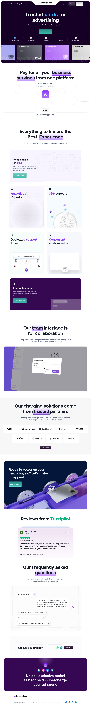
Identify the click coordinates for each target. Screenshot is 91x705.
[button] (65, 4)
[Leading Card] (45, 3)
